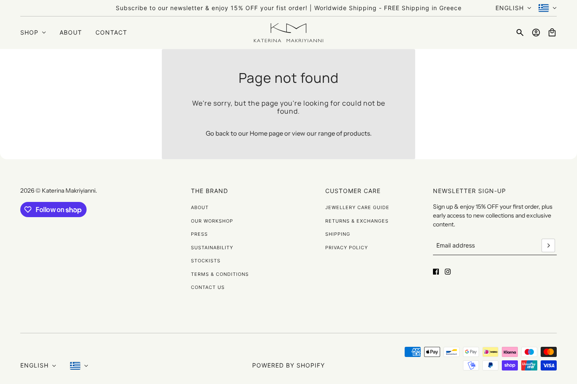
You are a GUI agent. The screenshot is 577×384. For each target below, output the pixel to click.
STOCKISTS (205, 261)
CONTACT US (208, 287)
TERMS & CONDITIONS (220, 274)
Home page (266, 133)
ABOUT (200, 207)
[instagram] (447, 271)
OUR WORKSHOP (212, 221)
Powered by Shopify (288, 365)
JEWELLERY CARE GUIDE (357, 207)
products (356, 133)
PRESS (199, 234)
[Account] (536, 32)
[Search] (520, 32)
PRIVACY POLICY (346, 248)
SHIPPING (337, 234)
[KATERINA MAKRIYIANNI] (288, 32)
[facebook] (436, 271)
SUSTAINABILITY (212, 248)
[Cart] (552, 32)
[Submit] (548, 245)
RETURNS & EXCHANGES (357, 221)
